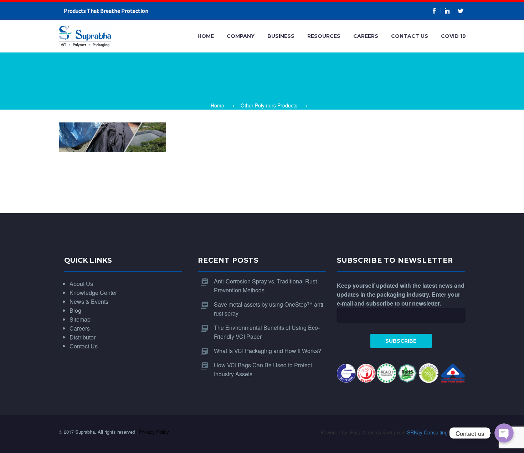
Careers (365, 36)
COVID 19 (453, 36)
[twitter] (460, 11)
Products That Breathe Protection (106, 10)
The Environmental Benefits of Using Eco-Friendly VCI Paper (267, 332)
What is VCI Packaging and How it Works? (267, 351)
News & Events (89, 301)
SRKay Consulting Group (435, 432)
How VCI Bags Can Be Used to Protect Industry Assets (263, 369)
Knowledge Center (93, 292)
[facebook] (434, 11)
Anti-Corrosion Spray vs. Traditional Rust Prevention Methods (265, 285)
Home (205, 36)
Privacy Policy (154, 431)
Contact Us (409, 36)
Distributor (83, 337)
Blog (75, 310)
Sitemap (80, 319)
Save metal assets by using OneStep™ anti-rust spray (269, 308)
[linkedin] (447, 11)
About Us (81, 284)
